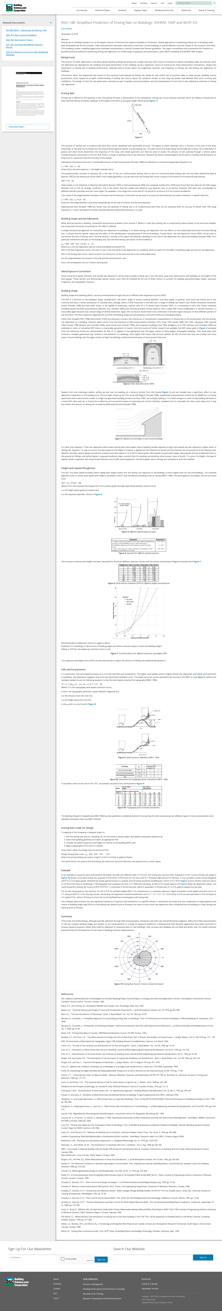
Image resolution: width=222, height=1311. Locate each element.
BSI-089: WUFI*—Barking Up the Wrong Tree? (26, 30)
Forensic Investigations (93, 1284)
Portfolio (143, 3)
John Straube (66, 28)
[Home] (16, 10)
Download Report (16, 126)
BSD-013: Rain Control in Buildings (21, 35)
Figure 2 (203, 328)
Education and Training (93, 1294)
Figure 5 (98, 494)
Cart (162, 3)
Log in (170, 3)
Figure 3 (166, 392)
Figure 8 (111, 691)
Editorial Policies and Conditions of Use (157, 1302)
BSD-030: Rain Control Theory (19, 40)
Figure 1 (153, 101)
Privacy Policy (150, 1299)
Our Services (81, 10)
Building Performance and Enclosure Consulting (104, 1289)
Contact (154, 3)
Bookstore (186, 10)
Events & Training (206, 10)
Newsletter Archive (150, 1288)
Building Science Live (164, 10)
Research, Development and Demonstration (102, 1298)
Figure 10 (65, 878)
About (134, 3)
